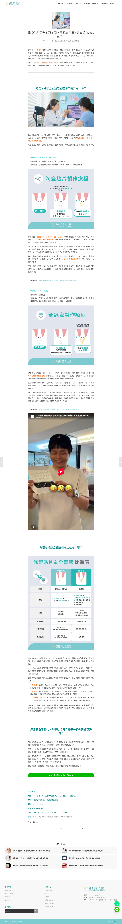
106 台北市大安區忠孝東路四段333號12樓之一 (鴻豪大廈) (54, 796)
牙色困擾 (62, 817)
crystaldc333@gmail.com (97, 897)
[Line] (117, 909)
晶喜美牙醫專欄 (9, 893)
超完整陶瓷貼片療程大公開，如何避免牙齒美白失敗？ (58, 280)
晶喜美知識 (75, 41)
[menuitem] (60, 3)
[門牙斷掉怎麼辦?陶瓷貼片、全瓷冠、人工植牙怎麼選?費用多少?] (120, 462)
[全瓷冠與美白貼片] (61, 20)
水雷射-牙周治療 (49, 900)
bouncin (115, 921)
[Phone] (117, 903)
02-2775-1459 (94, 895)
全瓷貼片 (41, 817)
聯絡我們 (7, 900)
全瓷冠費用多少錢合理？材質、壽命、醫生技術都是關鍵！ (60, 410)
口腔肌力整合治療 (49, 903)
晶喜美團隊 (8, 890)
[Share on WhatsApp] (83, 828)
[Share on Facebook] (39, 828)
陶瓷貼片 (69, 817)
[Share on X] (61, 828)
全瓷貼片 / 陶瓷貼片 (65, 41)
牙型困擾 (48, 817)
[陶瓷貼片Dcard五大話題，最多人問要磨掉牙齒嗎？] (1, 462)
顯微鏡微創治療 (49, 906)
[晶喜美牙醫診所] (13, 3)
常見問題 (7, 897)
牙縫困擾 (55, 817)
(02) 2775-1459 (39, 804)
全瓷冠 (57, 41)
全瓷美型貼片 (48, 890)
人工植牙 (47, 897)
